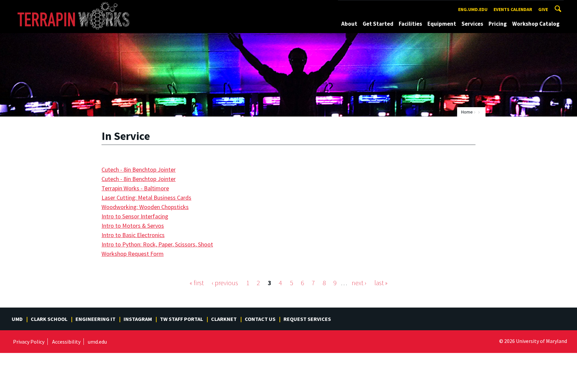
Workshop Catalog (536, 23)
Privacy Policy (28, 341)
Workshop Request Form (133, 253)
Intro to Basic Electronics (133, 235)
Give (543, 9)
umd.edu (97, 341)
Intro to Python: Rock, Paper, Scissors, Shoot (157, 244)
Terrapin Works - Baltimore (135, 188)
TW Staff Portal (181, 319)
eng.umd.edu (473, 9)
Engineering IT (95, 319)
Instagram (138, 319)
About (349, 23)
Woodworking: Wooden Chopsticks (145, 207)
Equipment (441, 23)
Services (472, 23)
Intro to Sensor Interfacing (135, 216)
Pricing (498, 23)
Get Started (378, 23)
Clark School (49, 319)
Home (467, 112)
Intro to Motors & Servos (133, 225)
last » (380, 283)
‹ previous (225, 283)
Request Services (307, 319)
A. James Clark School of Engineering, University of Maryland (77, 6)
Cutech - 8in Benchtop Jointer (139, 169)
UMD (17, 319)
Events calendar (513, 9)
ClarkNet (224, 319)
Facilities (410, 23)
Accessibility (66, 341)
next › (359, 283)
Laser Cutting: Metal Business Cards (146, 197)
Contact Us (260, 319)
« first (197, 283)
